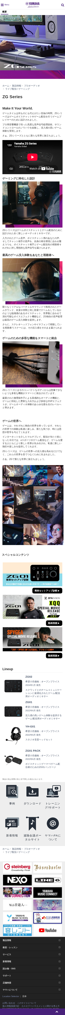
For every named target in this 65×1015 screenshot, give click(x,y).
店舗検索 (7, 983)
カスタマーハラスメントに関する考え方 (40, 1006)
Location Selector (10, 996)
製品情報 (7, 940)
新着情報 (7, 961)
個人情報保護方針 (10, 1006)
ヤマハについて (10, 990)
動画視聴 (52, 623)
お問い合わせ (8, 1003)
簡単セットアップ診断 (46, 590)
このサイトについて (26, 1003)
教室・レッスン (10, 947)
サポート (7, 975)
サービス (7, 954)
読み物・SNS (9, 968)
